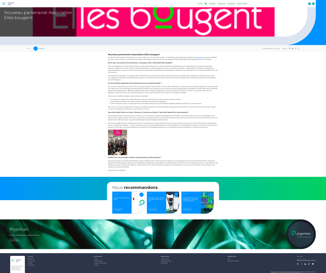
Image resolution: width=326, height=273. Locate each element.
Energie (96, 259)
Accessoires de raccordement (100, 263)
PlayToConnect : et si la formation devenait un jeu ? (156, 199)
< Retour (28, 48)
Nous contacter (31, 265)
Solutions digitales (98, 261)
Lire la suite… (118, 209)
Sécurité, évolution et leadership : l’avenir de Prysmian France (190, 199)
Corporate (96, 265)
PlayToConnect (31, 259)
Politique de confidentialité (286, 271)
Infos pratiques (164, 263)
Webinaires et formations (233, 261)
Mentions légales (296, 271)
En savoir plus (14, 240)
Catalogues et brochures (166, 261)
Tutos (228, 259)
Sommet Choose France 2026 (122, 198)
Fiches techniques (165, 259)
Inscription (30, 263)
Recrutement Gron (275, 271)
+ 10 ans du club (31, 261)
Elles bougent (199, 57)
